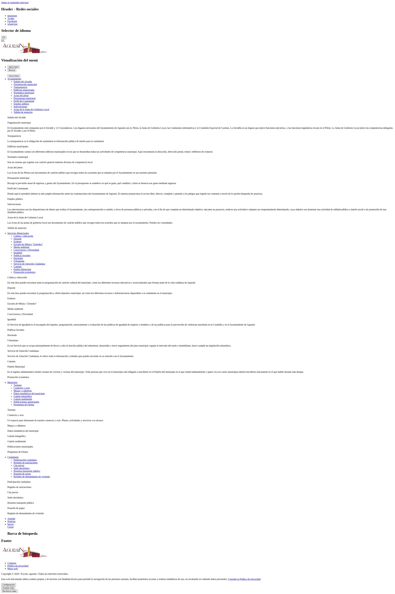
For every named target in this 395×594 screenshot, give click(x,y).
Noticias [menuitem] (11, 521)
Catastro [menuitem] (18, 266)
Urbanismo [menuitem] (19, 261)
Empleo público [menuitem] (21, 104)
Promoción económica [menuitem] (24, 272)
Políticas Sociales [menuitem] (22, 255)
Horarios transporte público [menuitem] (27, 471)
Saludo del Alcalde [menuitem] (23, 81)
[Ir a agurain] (24, 53)
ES (3, 37)
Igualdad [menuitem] (18, 252)
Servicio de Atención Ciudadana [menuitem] (29, 263)
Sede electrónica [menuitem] (21, 468)
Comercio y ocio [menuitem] (22, 388)
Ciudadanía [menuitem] (13, 457)
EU (3, 40)
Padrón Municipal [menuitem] (22, 269)
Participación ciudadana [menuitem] (25, 460)
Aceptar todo (8, 588)
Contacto (11, 563)
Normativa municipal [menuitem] (24, 92)
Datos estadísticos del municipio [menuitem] (29, 393)
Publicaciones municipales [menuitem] (26, 402)
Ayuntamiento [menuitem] (14, 79)
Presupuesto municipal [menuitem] (24, 98)
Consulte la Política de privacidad (244, 579)
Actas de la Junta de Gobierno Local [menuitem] (31, 109)
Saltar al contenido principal (14, 2)
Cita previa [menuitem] (19, 465)
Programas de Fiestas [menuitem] (24, 404)
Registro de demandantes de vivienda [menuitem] (32, 476)
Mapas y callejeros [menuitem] (23, 390)
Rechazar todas (9, 591)
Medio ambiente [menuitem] (21, 247)
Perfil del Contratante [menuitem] (24, 101)
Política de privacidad (17, 566)
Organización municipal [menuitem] (25, 84)
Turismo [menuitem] (18, 385)
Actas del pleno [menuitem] (21, 95)
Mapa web (12, 568)
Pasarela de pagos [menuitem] (22, 473)
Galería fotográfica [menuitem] (23, 396)
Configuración (8, 585)
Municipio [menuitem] (12, 382)
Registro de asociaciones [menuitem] (25, 462)
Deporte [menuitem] (17, 238)
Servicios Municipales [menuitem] (18, 233)
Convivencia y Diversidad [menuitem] (26, 250)
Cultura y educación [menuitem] (23, 236)
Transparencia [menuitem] (20, 87)
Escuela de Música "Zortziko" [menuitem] (28, 244)
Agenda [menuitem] (11, 518)
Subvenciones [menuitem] (20, 106)
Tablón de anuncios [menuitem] (23, 112)
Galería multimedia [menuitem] (23, 399)
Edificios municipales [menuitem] (24, 90)
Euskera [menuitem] (17, 241)
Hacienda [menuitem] (18, 258)
